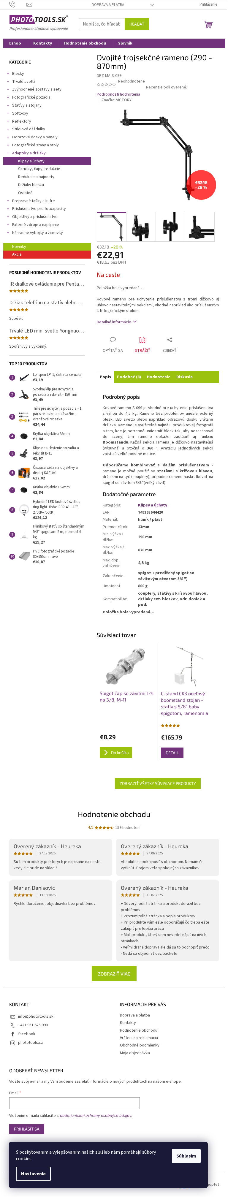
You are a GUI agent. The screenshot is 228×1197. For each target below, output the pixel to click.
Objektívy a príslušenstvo (35, 217)
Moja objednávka (135, 1053)
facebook (26, 1034)
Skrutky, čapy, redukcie (39, 169)
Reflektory (21, 121)
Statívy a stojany (27, 105)
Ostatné (25, 193)
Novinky (19, 247)
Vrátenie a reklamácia (139, 1038)
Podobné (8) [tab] (129, 377)
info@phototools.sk (35, 1016)
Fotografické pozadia (31, 97)
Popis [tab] (105, 377)
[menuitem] (15, 43)
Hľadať (136, 23)
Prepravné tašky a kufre (33, 201)
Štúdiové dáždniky (28, 129)
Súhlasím (186, 1156)
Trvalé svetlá (23, 82)
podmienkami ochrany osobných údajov (95, 1116)
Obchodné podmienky (139, 1045)
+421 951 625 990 (33, 1025)
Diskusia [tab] (184, 377)
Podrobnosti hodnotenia (118, 94)
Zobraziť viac (114, 973)
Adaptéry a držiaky (29, 153)
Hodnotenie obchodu (114, 813)
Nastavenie (33, 1174)
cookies (23, 1158)
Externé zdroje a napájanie (35, 225)
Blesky (18, 74)
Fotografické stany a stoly (35, 145)
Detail (172, 752)
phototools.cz (30, 1043)
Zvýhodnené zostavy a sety (36, 89)
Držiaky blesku (31, 185)
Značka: (117, 100)
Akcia (17, 254)
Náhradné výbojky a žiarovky (37, 233)
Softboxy (20, 113)
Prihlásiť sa (26, 1128)
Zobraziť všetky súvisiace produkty (158, 783)
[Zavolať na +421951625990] (18, 4)
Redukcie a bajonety (36, 177)
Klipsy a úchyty (31, 161)
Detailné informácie (114, 322)
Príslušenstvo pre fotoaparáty (39, 209)
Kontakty (128, 1023)
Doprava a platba (108, 4)
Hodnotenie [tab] (158, 377)
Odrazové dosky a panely (35, 137)
